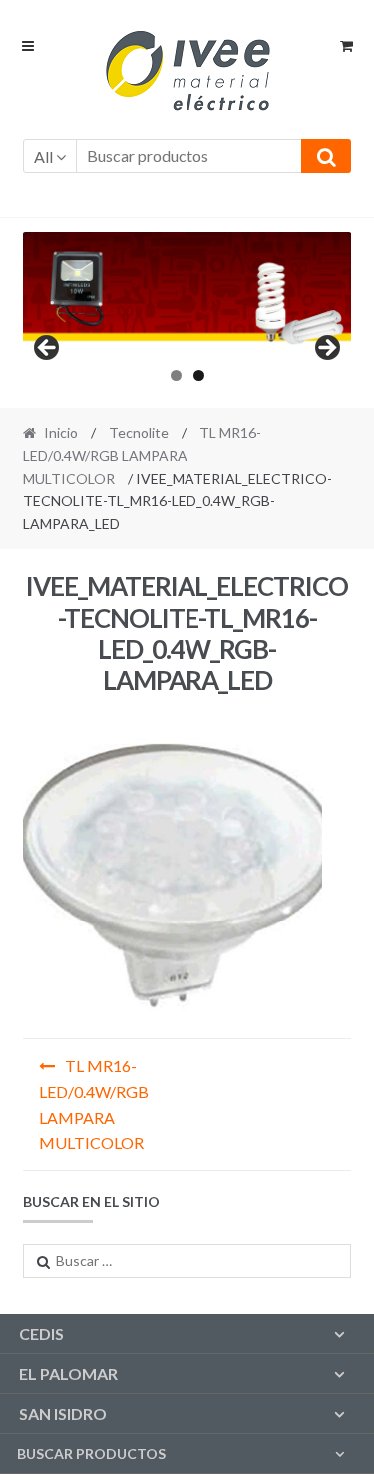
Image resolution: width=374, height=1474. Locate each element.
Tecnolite (139, 432)
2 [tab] (198, 375)
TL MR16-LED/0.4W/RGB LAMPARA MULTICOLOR (142, 455)
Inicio (61, 432)
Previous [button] (48, 349)
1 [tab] (176, 375)
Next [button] (326, 349)
